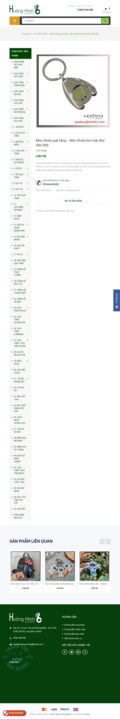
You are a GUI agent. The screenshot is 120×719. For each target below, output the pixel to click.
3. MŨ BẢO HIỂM (19, 143)
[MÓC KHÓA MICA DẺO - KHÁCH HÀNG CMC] (94, 566)
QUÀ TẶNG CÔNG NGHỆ (19, 84)
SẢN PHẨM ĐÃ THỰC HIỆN (19, 65)
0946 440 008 (85, 9)
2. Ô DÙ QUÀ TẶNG (19, 134)
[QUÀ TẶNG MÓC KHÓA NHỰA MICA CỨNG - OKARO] (60, 566)
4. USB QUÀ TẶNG (19, 152)
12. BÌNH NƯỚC (18, 217)
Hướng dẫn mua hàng (74, 625)
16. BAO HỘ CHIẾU (19, 247)
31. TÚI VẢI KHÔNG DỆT (19, 380)
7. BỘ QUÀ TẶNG (18, 176)
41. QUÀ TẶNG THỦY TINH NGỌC (19, 470)
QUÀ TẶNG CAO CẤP (19, 101)
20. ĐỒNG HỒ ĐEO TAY (20, 282)
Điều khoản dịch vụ (73, 638)
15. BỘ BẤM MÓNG (19, 238)
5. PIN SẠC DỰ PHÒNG (19, 161)
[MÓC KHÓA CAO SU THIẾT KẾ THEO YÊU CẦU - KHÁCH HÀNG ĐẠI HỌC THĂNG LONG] (26, 566)
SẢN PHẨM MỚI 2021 (19, 516)
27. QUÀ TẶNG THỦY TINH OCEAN (19, 343)
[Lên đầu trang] (116, 712)
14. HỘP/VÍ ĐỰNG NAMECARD (19, 228)
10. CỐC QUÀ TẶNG (20, 196)
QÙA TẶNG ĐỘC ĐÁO (19, 119)
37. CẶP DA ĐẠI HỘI (19, 430)
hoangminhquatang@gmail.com (28, 644)
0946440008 (51, 184)
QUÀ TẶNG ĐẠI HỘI (19, 92)
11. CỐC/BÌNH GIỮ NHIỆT (18, 207)
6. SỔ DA (18, 168)
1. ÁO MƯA (19, 127)
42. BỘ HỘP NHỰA (19, 489)
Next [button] (107, 541)
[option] (26, 573)
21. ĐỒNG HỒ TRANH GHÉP (20, 291)
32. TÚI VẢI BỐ (19, 389)
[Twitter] (71, 652)
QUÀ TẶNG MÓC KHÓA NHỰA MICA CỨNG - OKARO (68, 584)
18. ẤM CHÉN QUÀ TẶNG (20, 261)
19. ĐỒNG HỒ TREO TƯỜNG (20, 272)
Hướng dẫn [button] (69, 617)
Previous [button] (102, 541)
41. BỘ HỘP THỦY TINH (19, 480)
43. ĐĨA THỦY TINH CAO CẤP (20, 500)
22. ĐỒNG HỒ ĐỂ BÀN (20, 300)
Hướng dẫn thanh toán (74, 629)
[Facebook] (64, 652)
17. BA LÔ (18, 254)
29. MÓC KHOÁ (18, 362)
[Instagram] (85, 652)
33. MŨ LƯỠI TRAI (19, 398)
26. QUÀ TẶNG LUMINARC (19, 331)
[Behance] (78, 652)
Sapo (87, 714)
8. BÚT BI (18, 183)
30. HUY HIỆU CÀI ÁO (20, 371)
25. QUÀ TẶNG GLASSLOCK (19, 319)
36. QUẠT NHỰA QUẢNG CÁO (19, 420)
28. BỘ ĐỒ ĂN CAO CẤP (20, 353)
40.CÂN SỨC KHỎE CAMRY (19, 459)
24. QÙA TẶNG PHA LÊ (20, 309)
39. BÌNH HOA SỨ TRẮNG (20, 448)
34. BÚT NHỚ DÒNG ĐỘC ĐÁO (20, 408)
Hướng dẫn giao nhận (74, 634)
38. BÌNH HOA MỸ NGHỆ (20, 439)
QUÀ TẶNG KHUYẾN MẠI (19, 110)
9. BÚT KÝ (18, 189)
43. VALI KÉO (19, 509)
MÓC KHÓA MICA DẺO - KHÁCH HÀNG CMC (98, 584)
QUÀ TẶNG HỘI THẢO (19, 75)
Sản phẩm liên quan (31, 541)
